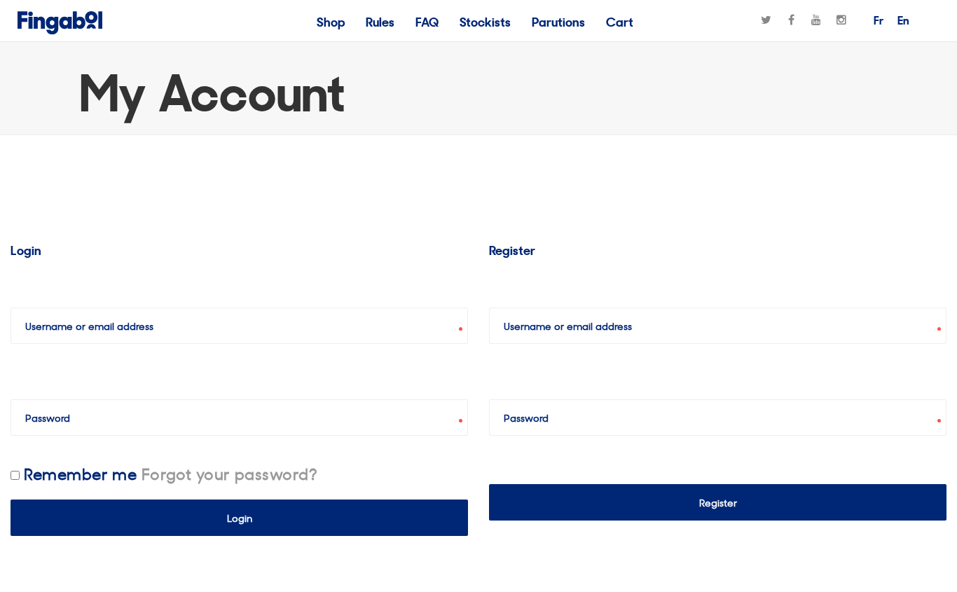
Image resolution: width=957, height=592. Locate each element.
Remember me (81, 473)
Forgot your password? (229, 473)
